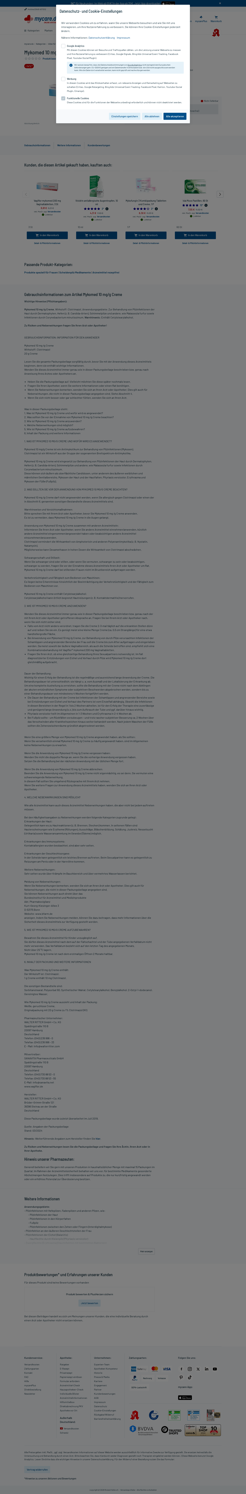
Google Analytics (135, 65)
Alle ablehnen (152, 116)
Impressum (123, 37)
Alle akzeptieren (175, 116)
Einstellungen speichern (124, 116)
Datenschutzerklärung (102, 37)
